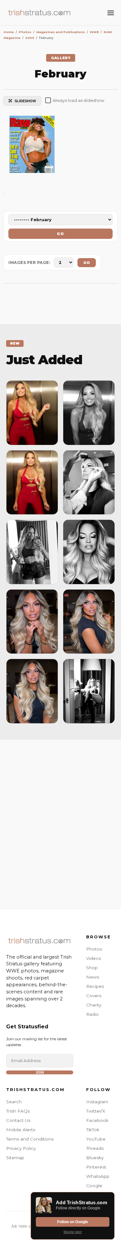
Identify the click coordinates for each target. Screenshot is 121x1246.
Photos (94, 949)
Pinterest (96, 1166)
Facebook (97, 1120)
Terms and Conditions (30, 1139)
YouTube (96, 1139)
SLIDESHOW (25, 101)
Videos (93, 958)
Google (94, 1185)
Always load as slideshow (78, 100)
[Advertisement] (60, 822)
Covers (93, 995)
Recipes (95, 986)
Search (14, 1101)
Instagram (97, 1101)
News (92, 977)
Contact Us (18, 1120)
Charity (93, 1004)
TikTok (92, 1129)
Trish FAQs (18, 1111)
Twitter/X (95, 1111)
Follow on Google (72, 1222)
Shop (92, 967)
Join (39, 1072)
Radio (92, 1014)
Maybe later (73, 1232)
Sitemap (15, 1157)
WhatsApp (97, 1176)
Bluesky (95, 1157)
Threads (95, 1148)
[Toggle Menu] (110, 13)
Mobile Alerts (20, 1129)
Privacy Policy (21, 1148)
